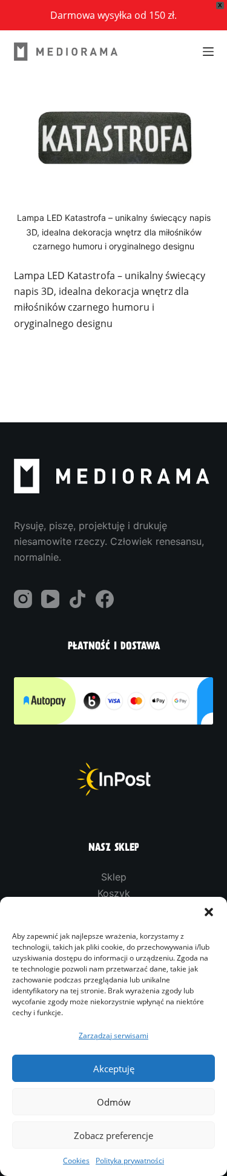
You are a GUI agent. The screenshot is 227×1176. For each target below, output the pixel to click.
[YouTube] (50, 599)
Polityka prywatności (130, 1160)
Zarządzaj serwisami (113, 1035)
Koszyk (113, 893)
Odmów (114, 1102)
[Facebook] (105, 599)
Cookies (76, 1160)
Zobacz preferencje (113, 1135)
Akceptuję (113, 1069)
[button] (209, 912)
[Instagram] (23, 599)
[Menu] (208, 51)
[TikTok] (77, 599)
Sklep (114, 877)
